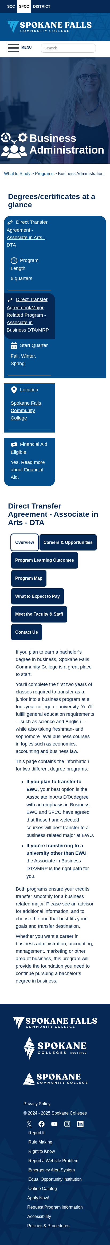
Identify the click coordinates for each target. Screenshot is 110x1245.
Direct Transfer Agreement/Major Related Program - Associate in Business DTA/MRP (28, 314)
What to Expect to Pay (37, 596)
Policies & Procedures (48, 1225)
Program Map (28, 578)
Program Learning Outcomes (44, 560)
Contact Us (26, 632)
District (41, 6)
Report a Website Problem (53, 1160)
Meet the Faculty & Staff (39, 614)
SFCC (24, 6)
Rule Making (40, 1142)
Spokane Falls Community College (26, 410)
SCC (11, 6)
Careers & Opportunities (68, 542)
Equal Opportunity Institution (55, 1179)
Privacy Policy (36, 1104)
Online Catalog (42, 1188)
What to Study (17, 173)
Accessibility (39, 1216)
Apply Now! (38, 1198)
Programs (44, 173)
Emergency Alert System (51, 1170)
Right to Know (41, 1151)
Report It (36, 1132)
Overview (24, 542)
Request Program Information (55, 1207)
